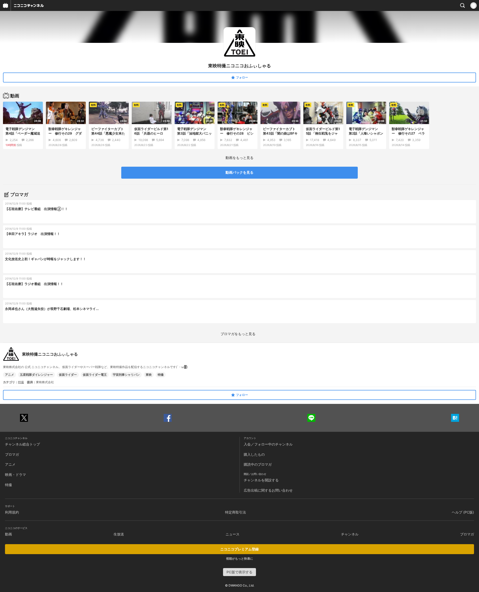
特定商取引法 (235, 512)
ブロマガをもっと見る (238, 334)
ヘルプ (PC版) (463, 512)
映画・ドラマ (15, 474)
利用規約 (12, 512)
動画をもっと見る (239, 157)
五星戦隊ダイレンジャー (36, 374)
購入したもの (254, 454)
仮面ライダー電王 (95, 374)
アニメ (9, 374)
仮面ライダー (68, 374)
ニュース (233, 534)
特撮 (161, 374)
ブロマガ (12, 454)
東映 (149, 374)
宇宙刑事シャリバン (126, 374)
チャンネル (350, 534)
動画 (8, 534)
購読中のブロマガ (258, 464)
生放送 (119, 534)
